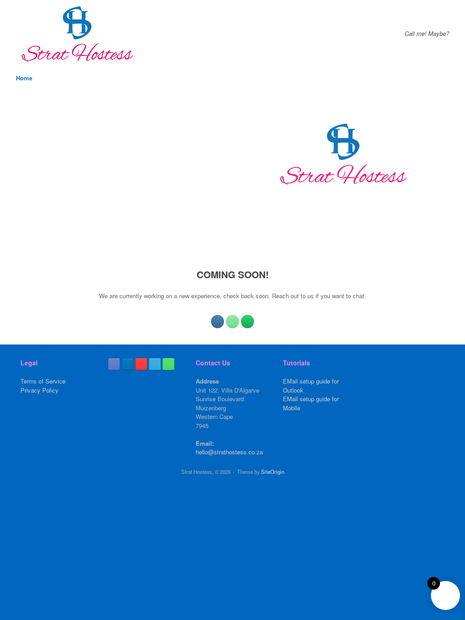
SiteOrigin (272, 471)
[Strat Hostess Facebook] (114, 364)
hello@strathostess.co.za (229, 452)
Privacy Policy (39, 390)
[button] (451, 77)
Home (24, 78)
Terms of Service (42, 381)
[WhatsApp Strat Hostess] (247, 321)
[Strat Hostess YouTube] (141, 364)
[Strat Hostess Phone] (168, 364)
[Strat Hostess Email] (155, 364)
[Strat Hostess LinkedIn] (128, 364)
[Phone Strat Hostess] (232, 321)
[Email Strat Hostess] (217, 321)
